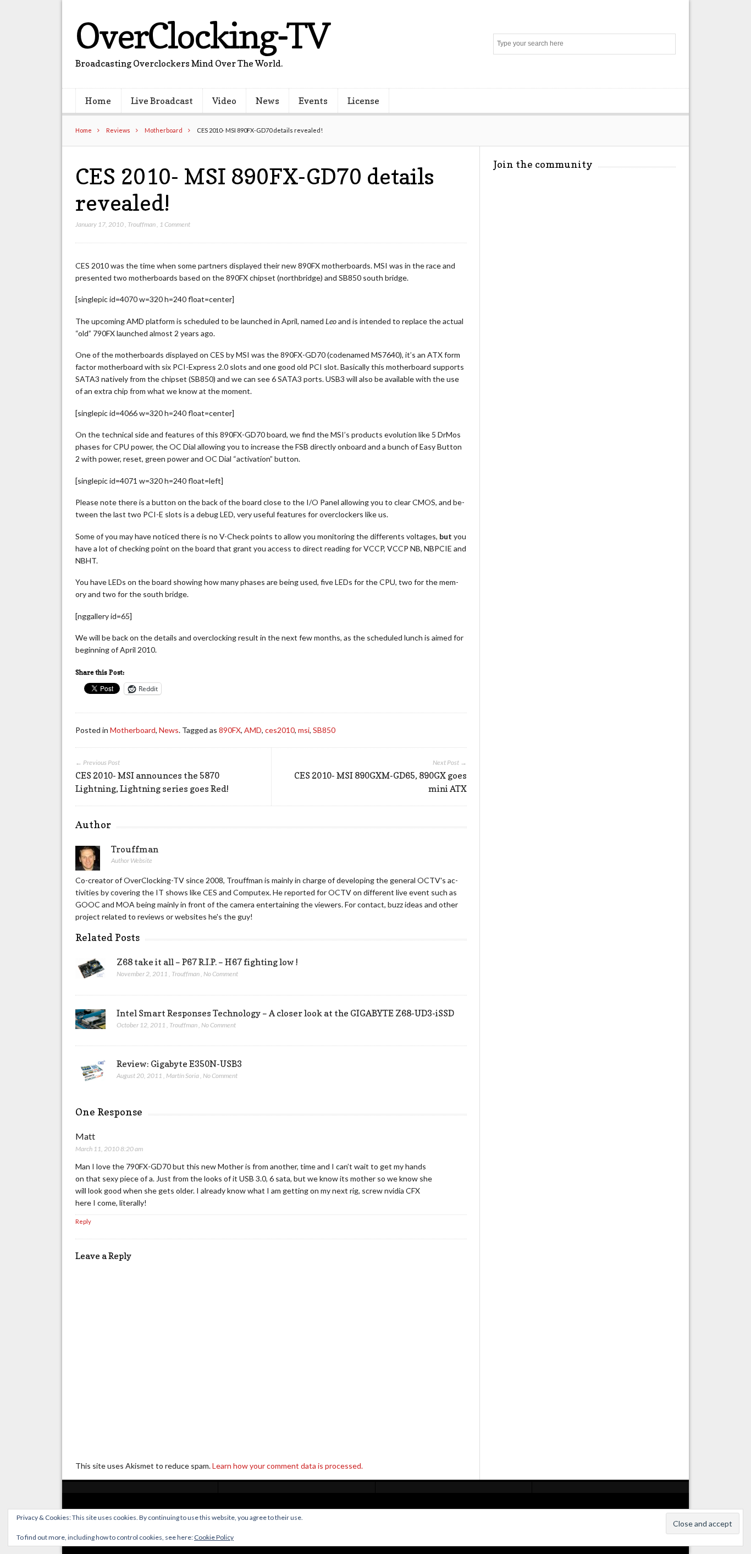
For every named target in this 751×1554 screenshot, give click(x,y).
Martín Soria (182, 1075)
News (267, 100)
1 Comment (174, 224)
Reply (83, 1221)
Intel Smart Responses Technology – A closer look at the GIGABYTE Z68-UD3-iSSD (285, 1013)
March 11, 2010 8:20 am (109, 1149)
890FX (230, 730)
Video (224, 100)
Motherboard (164, 130)
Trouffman (142, 224)
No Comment (220, 974)
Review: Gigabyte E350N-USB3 (179, 1063)
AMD (253, 730)
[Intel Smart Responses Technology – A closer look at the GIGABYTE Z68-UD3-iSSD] (90, 1022)
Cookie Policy (214, 1537)
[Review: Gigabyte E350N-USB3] (90, 1074)
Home (98, 100)
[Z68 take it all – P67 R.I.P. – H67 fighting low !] (90, 971)
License (363, 100)
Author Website (131, 860)
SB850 (324, 730)
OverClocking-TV (202, 35)
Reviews (118, 130)
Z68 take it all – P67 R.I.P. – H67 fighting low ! (207, 961)
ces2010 (280, 730)
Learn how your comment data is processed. (287, 1465)
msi (304, 730)
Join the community (543, 164)
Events (313, 100)
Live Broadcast (162, 100)
